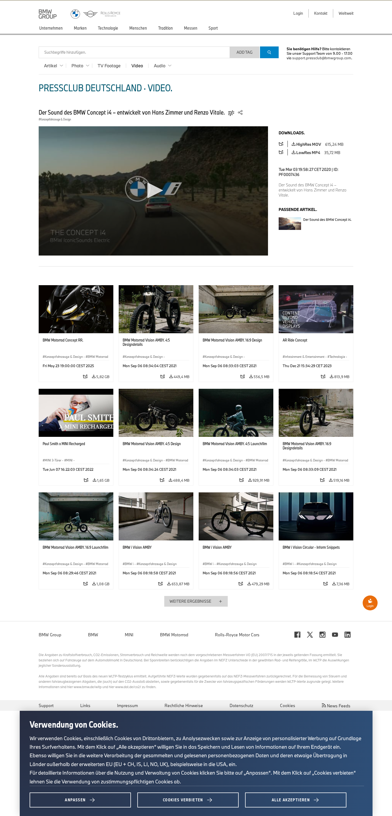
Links (85, 705)
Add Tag (245, 52)
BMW (93, 634)
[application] (153, 191)
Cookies (287, 705)
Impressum (127, 705)
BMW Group (50, 634)
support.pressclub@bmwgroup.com (321, 58)
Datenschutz (241, 705)
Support (46, 705)
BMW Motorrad (174, 634)
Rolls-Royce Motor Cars (237, 634)
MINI (129, 634)
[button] (153, 190)
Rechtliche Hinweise (184, 705)
